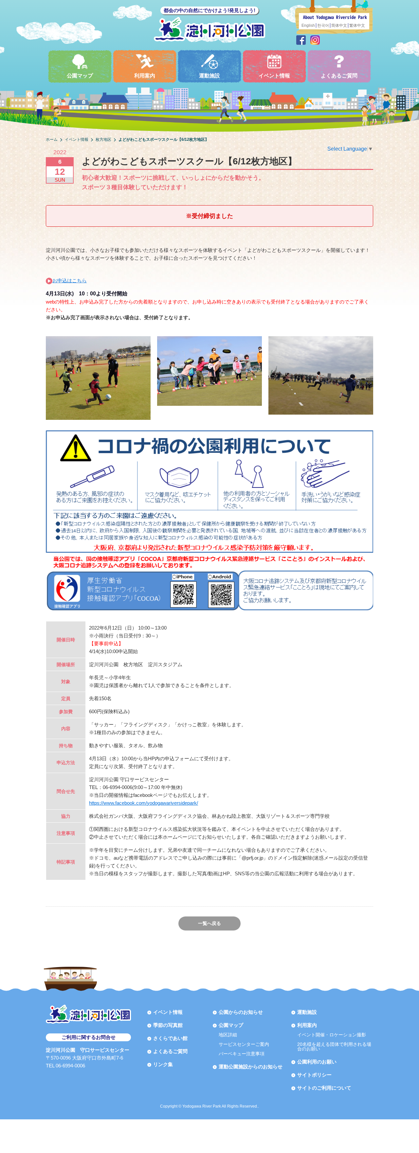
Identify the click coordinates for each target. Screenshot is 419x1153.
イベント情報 (274, 75)
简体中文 (339, 25)
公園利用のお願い (317, 1061)
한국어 (323, 25)
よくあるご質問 (339, 75)
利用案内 (144, 75)
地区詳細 (228, 1034)
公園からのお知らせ (241, 1012)
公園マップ (80, 75)
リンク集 (163, 1064)
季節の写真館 (168, 1025)
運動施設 (209, 75)
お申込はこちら (69, 280)
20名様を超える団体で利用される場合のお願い (334, 1046)
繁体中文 (357, 25)
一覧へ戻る (209, 923)
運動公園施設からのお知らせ (250, 1066)
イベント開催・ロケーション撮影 (331, 1034)
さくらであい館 (170, 1038)
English (308, 25)
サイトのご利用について (324, 1088)
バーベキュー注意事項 (241, 1053)
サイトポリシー (314, 1075)
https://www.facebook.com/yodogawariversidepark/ (143, 803)
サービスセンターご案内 (244, 1044)
